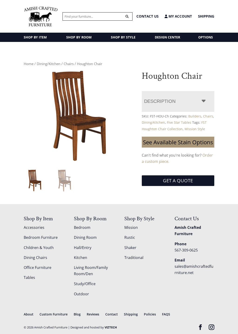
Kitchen (80, 257)
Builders (194, 116)
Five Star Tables (179, 122)
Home (28, 63)
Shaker (130, 247)
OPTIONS (205, 37)
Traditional (133, 257)
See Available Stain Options (178, 142)
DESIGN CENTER (167, 37)
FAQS (166, 314)
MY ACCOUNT (180, 16)
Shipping (206, 16)
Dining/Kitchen (48, 63)
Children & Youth (39, 247)
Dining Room (85, 237)
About (28, 314)
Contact (111, 314)
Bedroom (82, 227)
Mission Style (195, 129)
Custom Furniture (54, 314)
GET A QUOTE (178, 180)
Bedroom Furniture (41, 237)
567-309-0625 (186, 250)
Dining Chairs (35, 257)
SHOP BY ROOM (79, 37)
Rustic (129, 237)
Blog (77, 314)
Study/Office (85, 283)
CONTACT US (147, 16)
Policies (150, 314)
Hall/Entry (82, 247)
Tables (29, 277)
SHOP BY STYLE (123, 37)
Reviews (93, 314)
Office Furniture (37, 267)
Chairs (69, 63)
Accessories (34, 227)
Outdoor (81, 293)
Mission (131, 227)
